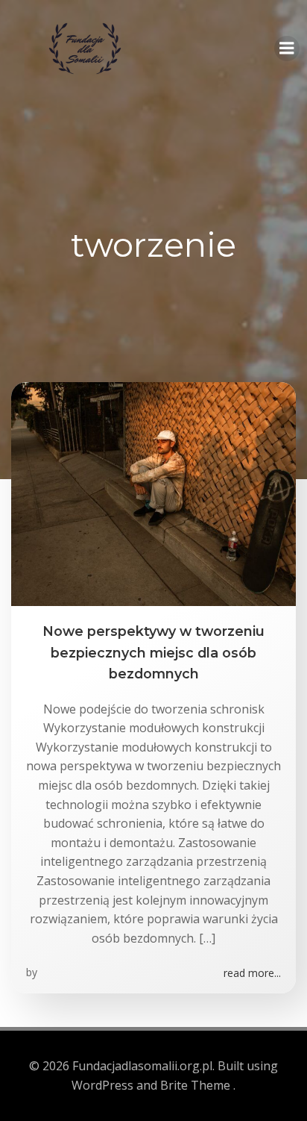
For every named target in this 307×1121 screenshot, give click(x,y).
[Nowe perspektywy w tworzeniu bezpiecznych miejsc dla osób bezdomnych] (153, 493)
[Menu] (287, 48)
